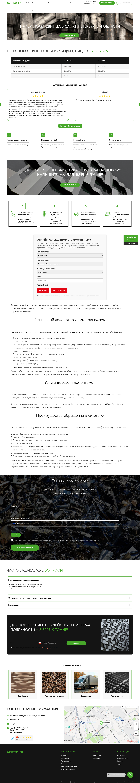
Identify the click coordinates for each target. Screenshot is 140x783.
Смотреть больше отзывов (70, 126)
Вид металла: (43, 260)
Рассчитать (43, 290)
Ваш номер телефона (20, 518)
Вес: (39, 277)
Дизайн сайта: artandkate (125, 782)
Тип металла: (43, 252)
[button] (107, 3)
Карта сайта (97, 782)
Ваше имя (15, 506)
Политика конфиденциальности (71, 782)
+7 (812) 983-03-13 (26, 222)
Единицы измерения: (46, 268)
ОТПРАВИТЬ (76, 643)
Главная (13, 10)
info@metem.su (16, 724)
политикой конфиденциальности (89, 540)
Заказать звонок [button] (59, 290)
